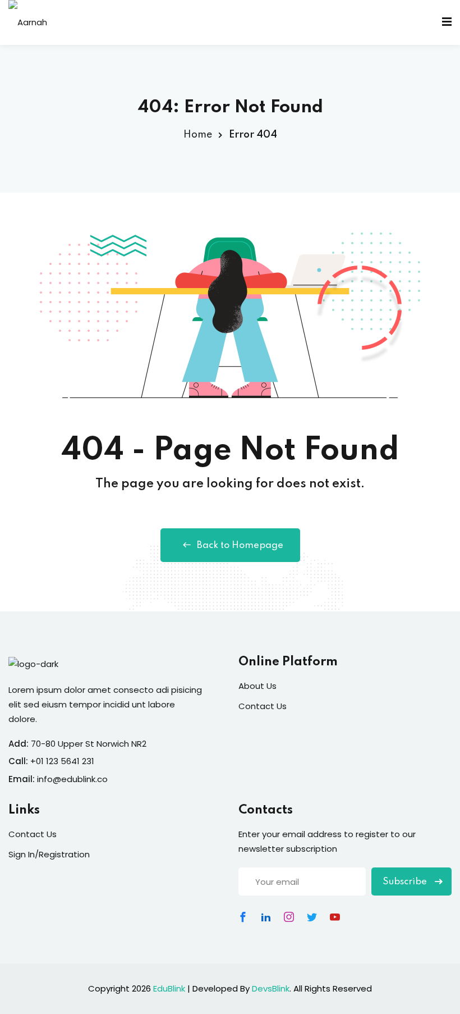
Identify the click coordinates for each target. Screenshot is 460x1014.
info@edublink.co (72, 779)
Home (197, 135)
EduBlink (169, 988)
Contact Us (262, 706)
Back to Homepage (240, 545)
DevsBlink (270, 988)
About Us (257, 686)
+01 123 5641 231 (62, 761)
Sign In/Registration (49, 854)
